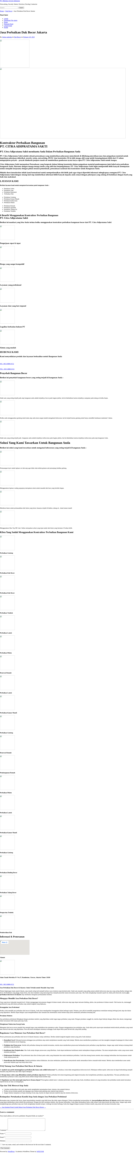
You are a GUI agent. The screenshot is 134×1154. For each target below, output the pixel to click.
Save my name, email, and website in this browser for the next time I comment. (26, 1144)
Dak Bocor (8, 11)
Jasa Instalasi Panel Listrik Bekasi (11, 1107)
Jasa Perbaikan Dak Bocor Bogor (34, 1107)
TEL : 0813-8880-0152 (7, 369)
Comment (3, 1130)
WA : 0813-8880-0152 (7, 364)
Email (2, 1137)
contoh (6, 18)
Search (21, 7)
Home (2, 11)
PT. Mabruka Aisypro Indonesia (10, 1)
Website (2, 1141)
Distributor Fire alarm (10, 20)
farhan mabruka (7, 37)
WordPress (11, 1151)
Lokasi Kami (8, 26)
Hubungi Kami (8, 24)
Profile (6, 27)
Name (2, 1133)
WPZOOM (40, 1151)
